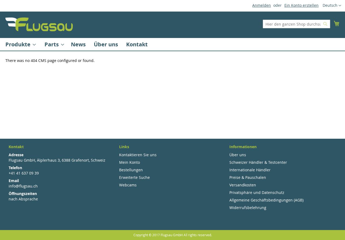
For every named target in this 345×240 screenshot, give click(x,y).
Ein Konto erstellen (301, 5)
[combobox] (296, 24)
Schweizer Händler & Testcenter (258, 162)
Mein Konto (129, 162)
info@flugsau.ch (23, 186)
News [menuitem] (78, 44)
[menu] (172, 44)
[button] (332, 6)
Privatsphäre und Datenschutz (256, 192)
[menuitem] (19, 44)
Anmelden (261, 5)
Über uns (237, 154)
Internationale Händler (250, 169)
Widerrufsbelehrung (247, 207)
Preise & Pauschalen (247, 177)
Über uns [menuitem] (106, 44)
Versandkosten (242, 184)
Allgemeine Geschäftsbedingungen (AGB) (266, 200)
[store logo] (39, 24)
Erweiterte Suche (134, 177)
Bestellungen (131, 169)
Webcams (128, 184)
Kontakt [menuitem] (137, 44)
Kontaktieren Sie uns (138, 154)
